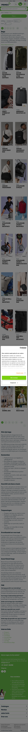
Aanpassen (13, 382)
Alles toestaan (14, 377)
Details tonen (19, 373)
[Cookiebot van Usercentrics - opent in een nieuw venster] (20, 348)
